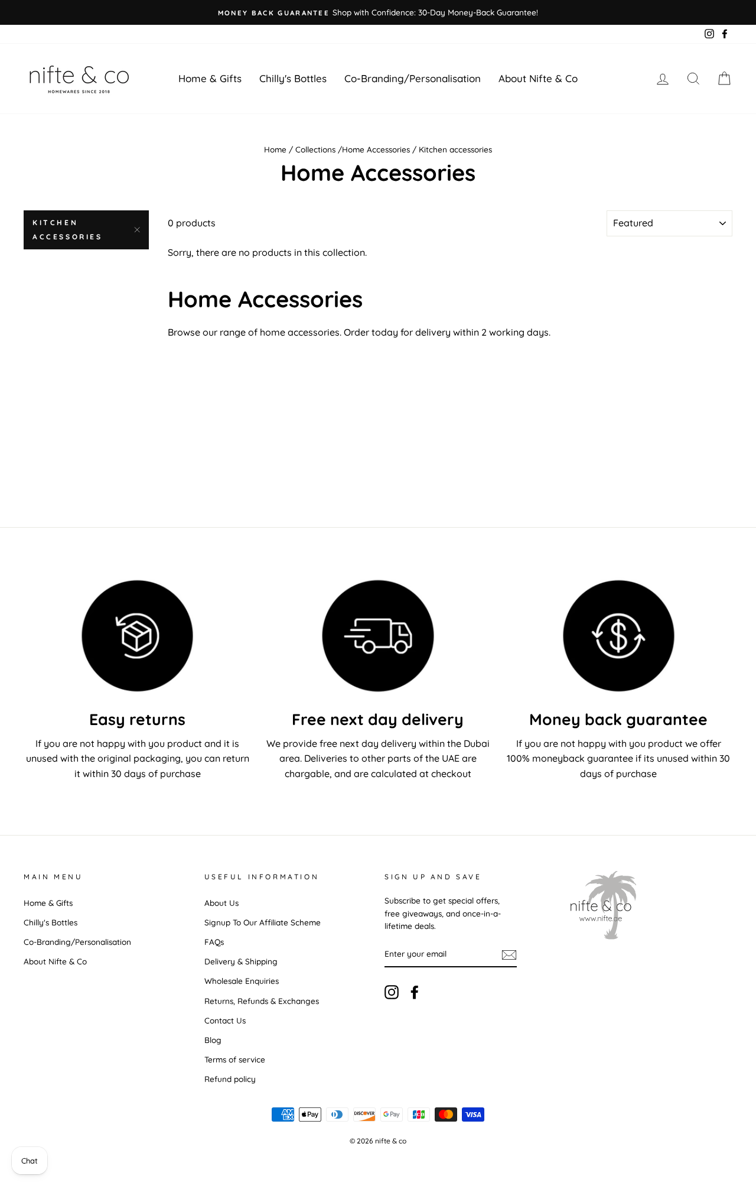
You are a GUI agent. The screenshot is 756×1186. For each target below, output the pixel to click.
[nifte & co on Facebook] (415, 992)
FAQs (214, 942)
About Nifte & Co (538, 78)
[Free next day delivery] (377, 636)
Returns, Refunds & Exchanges (261, 1001)
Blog (212, 1040)
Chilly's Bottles (293, 78)
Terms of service (234, 1059)
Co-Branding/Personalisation (412, 78)
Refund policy (230, 1079)
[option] (378, 12)
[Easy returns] (137, 636)
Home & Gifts (210, 78)
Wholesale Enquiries (241, 981)
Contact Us (225, 1020)
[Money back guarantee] (618, 636)
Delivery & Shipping (241, 961)
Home (275, 149)
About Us (221, 903)
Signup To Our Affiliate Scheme (262, 922)
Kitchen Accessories (67, 229)
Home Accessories (376, 149)
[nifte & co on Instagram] (391, 992)
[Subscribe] (509, 954)
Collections (315, 149)
